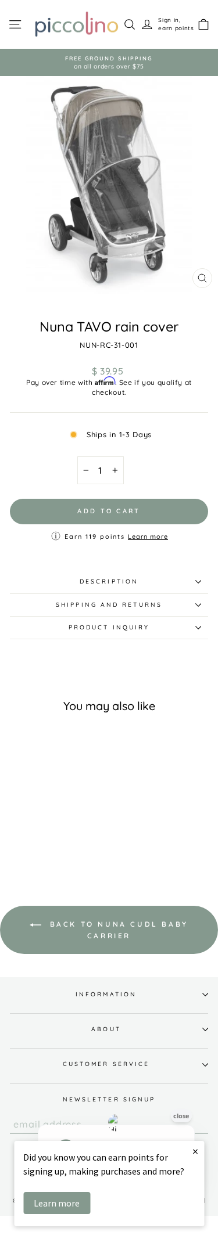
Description (109, 581)
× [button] (195, 1151)
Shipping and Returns (109, 604)
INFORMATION (106, 994)
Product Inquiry (109, 627)
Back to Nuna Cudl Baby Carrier (117, 930)
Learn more (148, 536)
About (105, 1029)
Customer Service (106, 1064)
